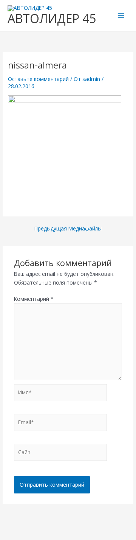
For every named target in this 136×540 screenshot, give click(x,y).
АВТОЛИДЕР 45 (52, 18)
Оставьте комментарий (38, 78)
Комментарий (34, 298)
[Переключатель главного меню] (121, 15)
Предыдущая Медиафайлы (68, 228)
